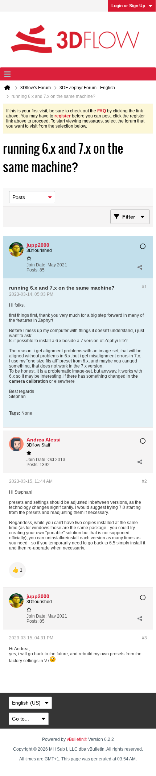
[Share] (139, 267)
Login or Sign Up (128, 5)
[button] (17, 570)
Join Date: (36, 264)
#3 (144, 637)
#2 (144, 481)
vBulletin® (77, 739)
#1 (144, 286)
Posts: (32, 270)
